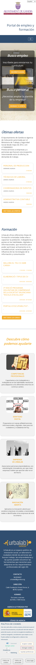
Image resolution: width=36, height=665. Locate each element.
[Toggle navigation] (30, 39)
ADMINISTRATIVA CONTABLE (16, 199)
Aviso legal (30, 660)
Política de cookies (6, 661)
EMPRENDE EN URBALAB (17, 460)
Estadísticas (6, 650)
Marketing (14, 653)
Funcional (14, 643)
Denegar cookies (27, 648)
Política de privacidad (18, 661)
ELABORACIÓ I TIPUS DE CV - (16, 276)
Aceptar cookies (27, 644)
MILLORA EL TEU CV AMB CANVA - (14, 264)
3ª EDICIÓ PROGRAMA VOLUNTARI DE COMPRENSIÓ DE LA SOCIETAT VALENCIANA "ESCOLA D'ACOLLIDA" (17, 291)
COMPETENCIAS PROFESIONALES (17, 375)
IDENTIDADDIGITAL (17, 418)
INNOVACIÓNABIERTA (17, 503)
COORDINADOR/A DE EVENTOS (17, 188)
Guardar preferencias (27, 652)
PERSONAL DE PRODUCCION (16, 165)
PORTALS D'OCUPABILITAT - (16, 306)
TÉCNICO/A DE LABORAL (14, 177)
